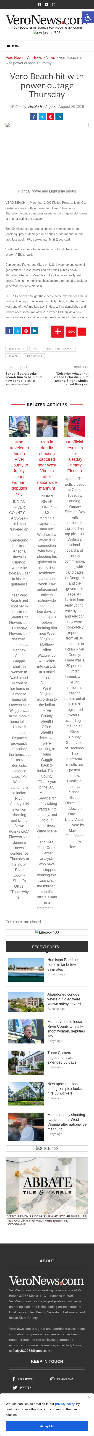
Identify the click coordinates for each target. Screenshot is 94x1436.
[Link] (26, 971)
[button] (88, 17)
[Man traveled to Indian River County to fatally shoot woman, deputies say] (19, 426)
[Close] (89, 1397)
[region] (47, 1414)
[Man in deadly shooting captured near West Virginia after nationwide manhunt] (47, 426)
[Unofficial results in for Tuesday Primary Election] (74, 426)
